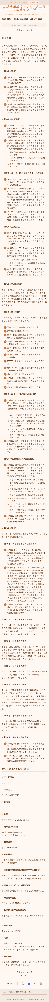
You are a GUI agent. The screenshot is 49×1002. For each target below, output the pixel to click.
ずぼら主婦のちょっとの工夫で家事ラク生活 (24, 8)
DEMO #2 (33, 2)
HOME (4, 992)
